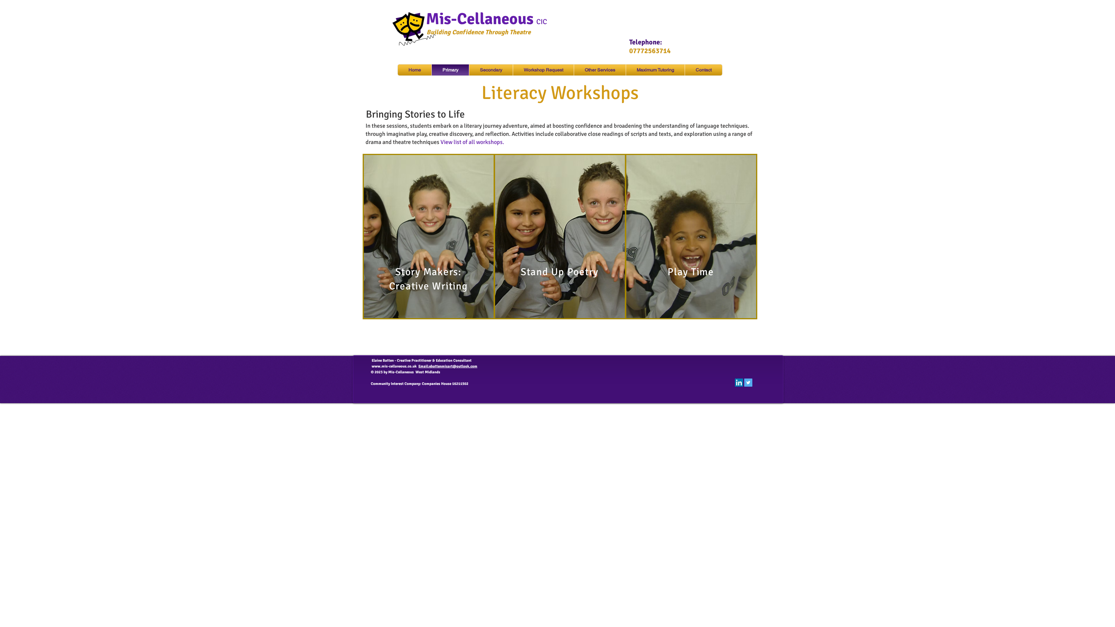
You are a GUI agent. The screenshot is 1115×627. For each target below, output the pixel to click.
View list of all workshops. (472, 142)
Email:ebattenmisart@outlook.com (447, 366)
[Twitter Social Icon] (748, 383)
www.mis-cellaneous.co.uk (394, 366)
